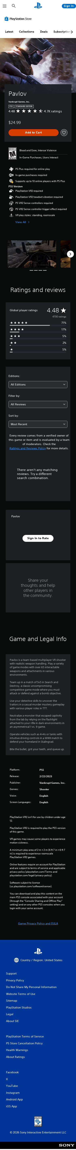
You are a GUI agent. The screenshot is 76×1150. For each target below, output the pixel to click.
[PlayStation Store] (18, 18)
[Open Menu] (4, 6)
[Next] (70, 254)
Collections (26, 31)
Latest (9, 31)
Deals (44, 31)
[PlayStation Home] (38, 6)
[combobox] (38, 384)
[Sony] (67, 1148)
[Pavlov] (31, 254)
